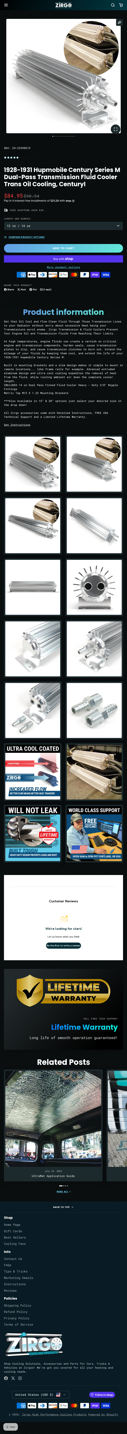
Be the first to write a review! (63, 945)
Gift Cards (13, 1231)
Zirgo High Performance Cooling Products (54, 1414)
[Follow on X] (13, 1378)
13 (72, 136)
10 (67, 136)
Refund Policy (16, 1312)
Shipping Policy (17, 1305)
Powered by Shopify (103, 1414)
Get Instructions (17, 424)
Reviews (10, 1290)
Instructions (15, 1284)
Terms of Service (18, 1324)
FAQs (7, 1265)
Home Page (12, 1225)
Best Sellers (15, 1237)
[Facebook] (6, 1378)
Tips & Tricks (16, 1271)
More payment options (63, 267)
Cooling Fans (15, 1244)
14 (74, 136)
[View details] (34, 1344)
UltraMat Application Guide (53, 1125)
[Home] (63, 5)
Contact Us (13, 1259)
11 (69, 136)
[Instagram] (20, 1378)
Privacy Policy (16, 1318)
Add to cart (63, 248)
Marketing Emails (18, 1278)
